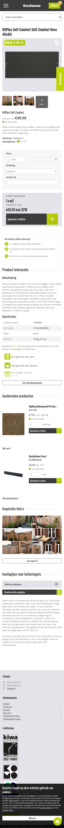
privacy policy (7, 810)
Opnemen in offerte (38, 430)
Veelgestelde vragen (12, 719)
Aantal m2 (11, 177)
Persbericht (60, 79)
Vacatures (7, 706)
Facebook (11, 688)
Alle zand (6, 448)
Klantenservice (10, 698)
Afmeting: (11, 165)
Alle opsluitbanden (10, 498)
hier (15, 346)
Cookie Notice (46, 808)
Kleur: (9, 153)
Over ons (7, 713)
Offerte (55, 5)
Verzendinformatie (11, 715)
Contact (6, 709)
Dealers (6, 703)
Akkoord (32, 818)
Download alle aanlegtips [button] (14, 592)
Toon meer (32, 561)
